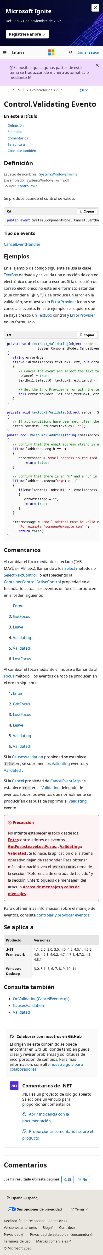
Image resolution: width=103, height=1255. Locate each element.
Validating (22, 637)
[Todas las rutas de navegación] (8, 90)
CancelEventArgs (65, 781)
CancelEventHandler (22, 244)
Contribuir (67, 1227)
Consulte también (22, 150)
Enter (18, 606)
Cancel (18, 781)
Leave (18, 627)
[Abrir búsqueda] (71, 52)
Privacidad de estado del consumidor (60, 1234)
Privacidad (12, 1234)
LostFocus (22, 658)
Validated (21, 648)
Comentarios (18, 138)
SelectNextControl (20, 575)
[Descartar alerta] (95, 8)
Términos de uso (17, 1241)
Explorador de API (44, 90)
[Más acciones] (95, 90)
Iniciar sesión (88, 52)
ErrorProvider (63, 301)
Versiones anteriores (20, 1227)
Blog (46, 1227)
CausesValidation (27, 756)
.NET (20, 90)
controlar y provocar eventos (63, 915)
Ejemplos (15, 131)
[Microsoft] (51, 52)
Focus (9, 676)
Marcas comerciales (52, 1241)
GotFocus (21, 616)
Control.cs (26, 186)
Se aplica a (16, 144)
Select (69, 568)
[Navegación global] (5, 52)
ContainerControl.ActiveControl (32, 581)
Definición (16, 125)
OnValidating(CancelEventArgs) (41, 998)
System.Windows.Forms (58, 174)
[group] (51, 220)
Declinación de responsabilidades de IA (36, 1220)
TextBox (11, 274)
